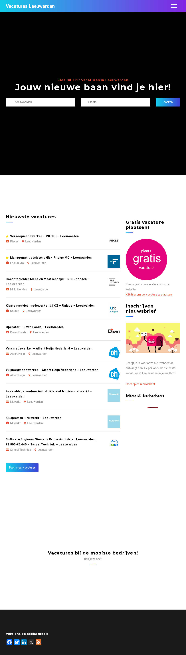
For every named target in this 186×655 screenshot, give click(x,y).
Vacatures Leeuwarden (30, 6)
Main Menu (174, 6)
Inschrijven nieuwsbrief (140, 384)
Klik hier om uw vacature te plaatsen (149, 294)
